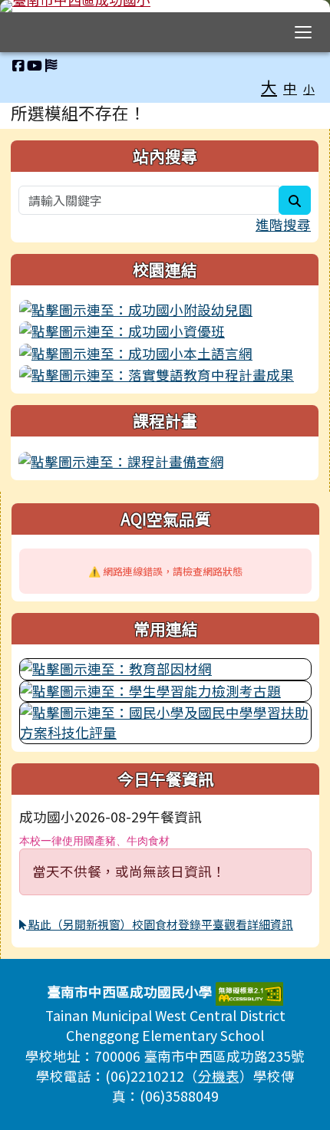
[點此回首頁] (165, 6)
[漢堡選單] (303, 32)
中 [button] (290, 87)
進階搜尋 (283, 224)
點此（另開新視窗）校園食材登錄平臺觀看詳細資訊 (159, 924)
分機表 (218, 1076)
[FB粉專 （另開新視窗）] (18, 64)
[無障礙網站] (249, 991)
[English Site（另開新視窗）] (51, 64)
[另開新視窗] (164, 310)
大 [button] (269, 86)
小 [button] (309, 89)
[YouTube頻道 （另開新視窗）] (34, 64)
